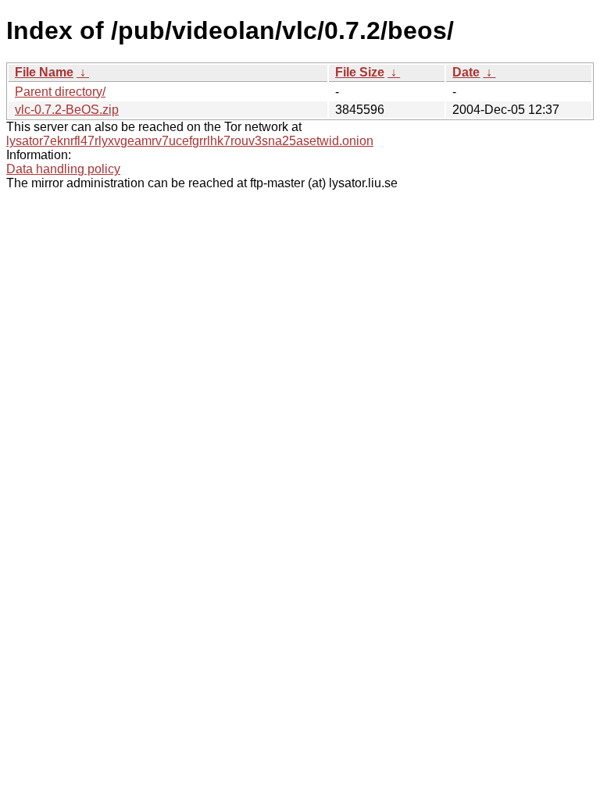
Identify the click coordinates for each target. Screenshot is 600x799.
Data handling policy (63, 169)
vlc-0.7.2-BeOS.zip (67, 109)
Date (466, 72)
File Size (359, 72)
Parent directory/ (60, 91)
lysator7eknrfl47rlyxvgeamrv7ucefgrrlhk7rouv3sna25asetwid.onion (189, 140)
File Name (44, 72)
